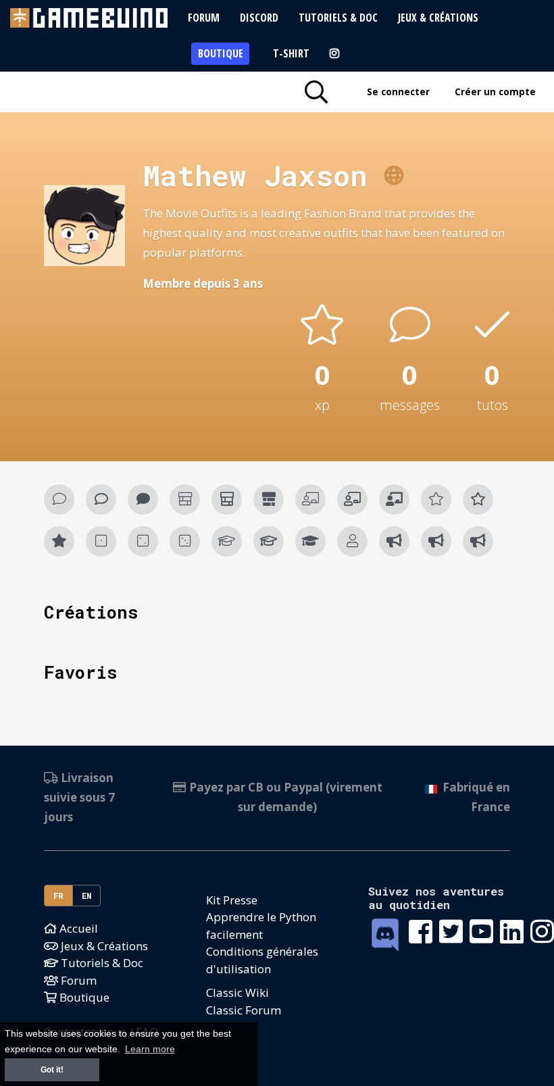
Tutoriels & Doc (338, 17)
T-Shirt (291, 53)
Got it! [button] (52, 1070)
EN (87, 895)
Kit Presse (231, 900)
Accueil (77, 928)
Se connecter (398, 91)
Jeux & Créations (438, 17)
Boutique (220, 53)
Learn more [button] (150, 1049)
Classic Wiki (237, 992)
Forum (204, 17)
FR (58, 895)
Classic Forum (243, 1010)
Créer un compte (495, 91)
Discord (259, 17)
